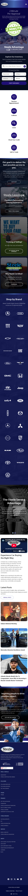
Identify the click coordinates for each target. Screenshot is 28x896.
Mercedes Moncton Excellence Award (13, 650)
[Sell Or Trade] (14, 148)
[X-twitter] (14, 879)
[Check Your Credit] (14, 135)
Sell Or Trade (14, 152)
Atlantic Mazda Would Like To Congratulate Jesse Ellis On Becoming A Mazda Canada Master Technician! (13, 678)
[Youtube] (17, 879)
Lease (14, 127)
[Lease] (14, 123)
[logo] (6, 4)
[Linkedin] (21, 879)
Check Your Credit (14, 140)
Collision (14, 115)
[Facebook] (8, 879)
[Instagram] (11, 879)
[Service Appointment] (14, 97)
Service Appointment (14, 102)
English (5, 768)
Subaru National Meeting (9, 624)
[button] (26, 4)
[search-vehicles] (24, 66)
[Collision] (14, 111)
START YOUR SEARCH (14, 83)
